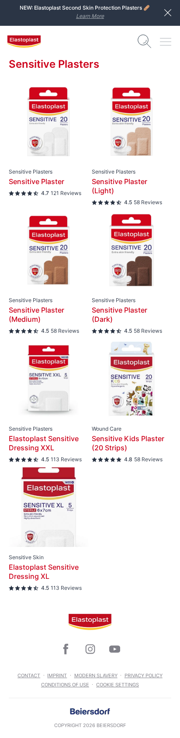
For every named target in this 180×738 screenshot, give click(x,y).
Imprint (57, 675)
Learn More (90, 16)
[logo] (24, 41)
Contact (28, 675)
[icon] (65, 649)
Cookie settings (117, 685)
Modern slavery (96, 675)
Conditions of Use (65, 685)
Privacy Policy (144, 675)
